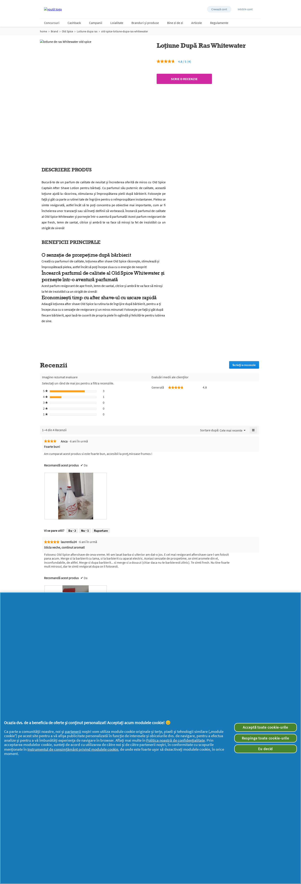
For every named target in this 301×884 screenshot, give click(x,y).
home (43, 31)
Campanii (95, 23)
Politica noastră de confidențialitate (175, 740)
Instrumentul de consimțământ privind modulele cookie (72, 749)
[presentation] (75, 496)
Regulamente (219, 23)
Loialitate (116, 23)
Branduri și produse (145, 23)
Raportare (101, 531)
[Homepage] (53, 9)
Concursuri (51, 23)
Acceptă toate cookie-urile (265, 727)
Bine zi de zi (175, 23)
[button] (219, 9)
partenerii (73, 731)
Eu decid (265, 749)
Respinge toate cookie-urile (265, 738)
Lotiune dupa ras (87, 31)
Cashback (74, 23)
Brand (54, 31)
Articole (196, 23)
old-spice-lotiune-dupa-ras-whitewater (124, 31)
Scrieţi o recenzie (245, 366)
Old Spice (67, 31)
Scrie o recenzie (184, 79)
